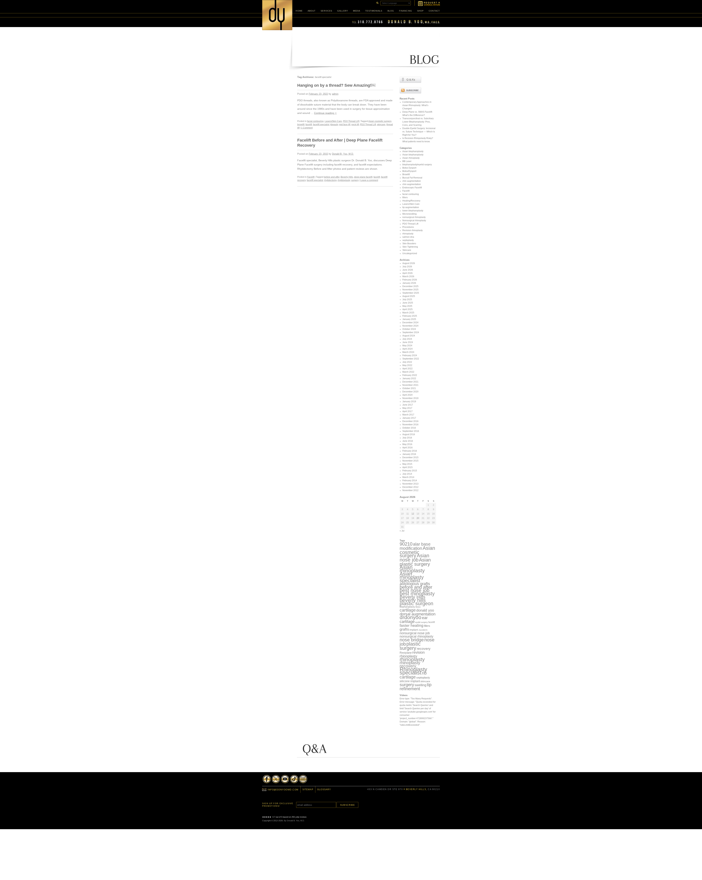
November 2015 (410, 461)
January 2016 (409, 454)
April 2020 (407, 395)
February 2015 (409, 471)
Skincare (406, 250)
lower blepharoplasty (412, 211)
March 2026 (408, 276)
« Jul (402, 531)
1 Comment (307, 128)
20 (418, 518)
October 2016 (409, 428)
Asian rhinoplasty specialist (412, 577)
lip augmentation (410, 207)
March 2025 (408, 313)
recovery (424, 649)
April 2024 (407, 349)
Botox (418, 607)
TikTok (294, 779)
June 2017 (407, 405)
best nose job (414, 590)
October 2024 (409, 329)
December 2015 (410, 457)
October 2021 (409, 388)
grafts (404, 629)
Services (326, 11)
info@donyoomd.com (283, 789)
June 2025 (407, 303)
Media (356, 11)
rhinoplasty (407, 234)
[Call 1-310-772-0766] (396, 23)
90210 (406, 544)
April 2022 (407, 369)
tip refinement (415, 686)
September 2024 (410, 332)
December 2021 (410, 382)
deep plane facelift (363, 177)
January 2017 (409, 418)
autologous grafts (415, 583)
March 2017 (408, 415)
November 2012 (410, 490)
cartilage (408, 610)
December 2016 (410, 421)
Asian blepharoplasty (412, 151)
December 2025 (410, 286)
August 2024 (408, 336)
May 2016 (407, 444)
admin (335, 94)
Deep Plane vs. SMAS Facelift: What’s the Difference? (417, 113)
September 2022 (410, 359)
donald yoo (425, 610)
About (312, 11)
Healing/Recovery (411, 201)
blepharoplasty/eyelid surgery (417, 164)
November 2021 (410, 385)
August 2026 (408, 263)
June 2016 (407, 441)
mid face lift (344, 124)
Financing (405, 11)
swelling (420, 685)
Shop (420, 11)
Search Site (377, 2)
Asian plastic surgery (415, 562)
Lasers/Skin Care (333, 121)
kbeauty (334, 124)
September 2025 (410, 293)
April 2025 (407, 309)
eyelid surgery (421, 622)
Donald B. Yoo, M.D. (343, 154)
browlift (300, 124)
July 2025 (407, 299)
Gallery (342, 11)
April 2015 (407, 467)
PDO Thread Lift (351, 121)
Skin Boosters (409, 243)
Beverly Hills (347, 177)
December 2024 (410, 322)
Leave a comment (369, 180)
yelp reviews (301, 817)
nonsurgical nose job (415, 633)
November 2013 (410, 484)
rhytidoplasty (344, 180)
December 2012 (410, 487)
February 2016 (409, 451)
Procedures (408, 227)
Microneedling (409, 214)
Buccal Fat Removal (412, 178)
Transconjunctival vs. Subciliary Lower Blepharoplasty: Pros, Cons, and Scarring (418, 121)
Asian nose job (414, 558)
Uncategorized (409, 253)
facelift (308, 124)
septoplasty (408, 240)
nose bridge (412, 639)
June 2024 (407, 342)
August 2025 (408, 296)
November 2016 (410, 424)
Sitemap (307, 789)
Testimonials (373, 11)
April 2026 (407, 273)
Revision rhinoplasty (412, 230)
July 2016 (407, 438)
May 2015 (407, 464)
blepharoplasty (407, 606)
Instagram (303, 779)
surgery (355, 180)
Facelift (310, 177)
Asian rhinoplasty (411, 158)
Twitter (275, 779)
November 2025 (410, 290)
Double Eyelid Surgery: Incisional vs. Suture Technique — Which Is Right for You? (418, 131)
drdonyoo (410, 617)
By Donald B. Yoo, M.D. (294, 820)
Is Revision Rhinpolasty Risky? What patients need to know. (417, 140)
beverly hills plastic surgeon (416, 601)
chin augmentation (411, 181)
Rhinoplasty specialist (413, 671)
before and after (331, 177)
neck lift (355, 124)
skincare (381, 124)
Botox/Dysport (409, 171)
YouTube (285, 779)
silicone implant (410, 681)
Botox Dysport (409, 168)
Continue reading (325, 113)
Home (299, 11)
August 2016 (408, 434)
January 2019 (409, 401)
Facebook (266, 779)
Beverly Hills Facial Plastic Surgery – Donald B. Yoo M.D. (277, 15)
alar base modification (415, 546)
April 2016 (407, 447)
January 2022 (409, 378)
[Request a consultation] (427, 3)
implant (414, 629)
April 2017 (407, 411)
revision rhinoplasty (412, 654)
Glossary (324, 789)
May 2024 (407, 345)
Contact (434, 11)
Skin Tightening (410, 247)
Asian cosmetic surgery (379, 121)
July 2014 (407, 474)
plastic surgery (410, 646)
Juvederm (422, 630)
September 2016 (410, 431)
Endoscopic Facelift (412, 187)
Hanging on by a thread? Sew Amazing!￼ (336, 85)
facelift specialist (321, 124)
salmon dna (408, 237)
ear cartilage (414, 619)
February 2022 (409, 375)
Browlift (406, 174)
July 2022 (407, 362)
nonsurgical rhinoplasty (414, 217)
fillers (405, 197)
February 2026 (409, 280)
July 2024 (407, 339)
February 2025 (409, 316)
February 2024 (409, 355)
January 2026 (409, 283)
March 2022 (408, 372)
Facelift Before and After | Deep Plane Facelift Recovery (339, 143)
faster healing (411, 625)
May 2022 (407, 365)
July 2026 (407, 266)
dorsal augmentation (417, 614)
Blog (391, 11)
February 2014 (409, 480)
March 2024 (408, 352)
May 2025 (407, 306)
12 (413, 514)
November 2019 (410, 398)
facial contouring (315, 121)
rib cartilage (413, 675)
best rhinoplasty (417, 593)
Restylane (406, 652)
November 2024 (410, 326)
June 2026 (407, 270)
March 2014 (408, 477)
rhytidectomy (330, 180)
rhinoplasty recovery (410, 664)
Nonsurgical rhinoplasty (414, 220)
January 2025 (409, 319)
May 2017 (407, 408)
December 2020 (410, 392)
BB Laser (407, 161)
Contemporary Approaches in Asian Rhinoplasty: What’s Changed (416, 105)
